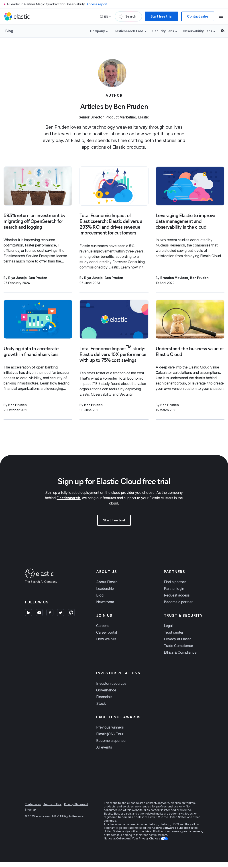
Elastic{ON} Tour (109, 734)
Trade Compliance (178, 645)
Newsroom (105, 602)
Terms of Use (52, 804)
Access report (97, 4)
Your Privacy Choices (146, 838)
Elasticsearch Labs (129, 31)
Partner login (174, 588)
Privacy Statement (76, 804)
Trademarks (33, 804)
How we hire (106, 639)
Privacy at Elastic (177, 639)
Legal (168, 625)
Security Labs (163, 31)
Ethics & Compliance (180, 652)
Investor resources (111, 683)
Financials (104, 697)
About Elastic (107, 582)
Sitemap (30, 809)
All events (104, 747)
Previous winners (110, 727)
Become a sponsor (111, 740)
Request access (177, 595)
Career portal (106, 632)
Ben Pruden (38, 278)
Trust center (173, 632)
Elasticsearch (68, 498)
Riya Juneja (17, 278)
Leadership (105, 588)
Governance (106, 690)
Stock (101, 703)
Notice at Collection (117, 838)
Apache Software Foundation (171, 827)
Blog (9, 31)
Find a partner (175, 582)
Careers (102, 625)
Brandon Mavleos (174, 278)
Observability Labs (197, 31)
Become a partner (178, 602)
